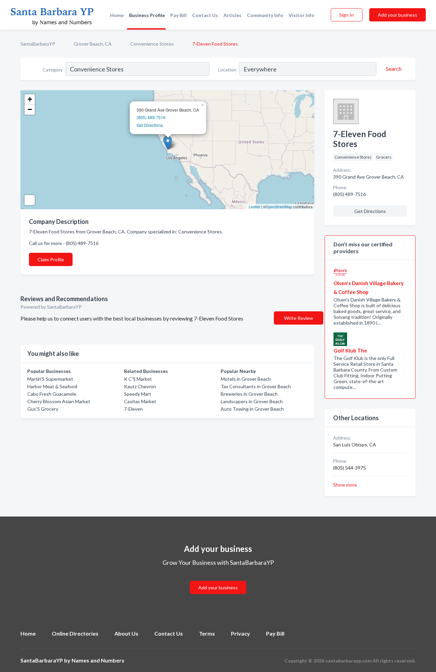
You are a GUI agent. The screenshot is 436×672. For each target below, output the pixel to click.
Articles (232, 15)
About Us (126, 633)
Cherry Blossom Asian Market (58, 401)
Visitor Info (301, 15)
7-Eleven (133, 409)
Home (117, 15)
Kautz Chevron (140, 386)
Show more (345, 485)
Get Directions (150, 125)
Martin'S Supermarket (50, 379)
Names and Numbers (98, 660)
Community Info (265, 15)
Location (227, 69)
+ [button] (30, 99)
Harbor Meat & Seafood (52, 386)
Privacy (240, 633)
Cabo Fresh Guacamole (51, 394)
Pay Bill (178, 15)
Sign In (346, 15)
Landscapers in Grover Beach (252, 401)
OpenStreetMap (279, 206)
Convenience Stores (152, 44)
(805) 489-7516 (151, 117)
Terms (207, 633)
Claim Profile (50, 259)
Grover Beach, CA (93, 44)
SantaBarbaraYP (37, 44)
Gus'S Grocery (42, 409)
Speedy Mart (137, 394)
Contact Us (205, 15)
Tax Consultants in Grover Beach (256, 386)
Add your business (397, 15)
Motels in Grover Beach (246, 379)
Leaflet (254, 206)
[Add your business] (218, 579)
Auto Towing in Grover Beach (252, 409)
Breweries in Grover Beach (249, 394)
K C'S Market (138, 379)
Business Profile (147, 15)
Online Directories (75, 633)
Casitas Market (140, 401)
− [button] (30, 109)
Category (53, 69)
